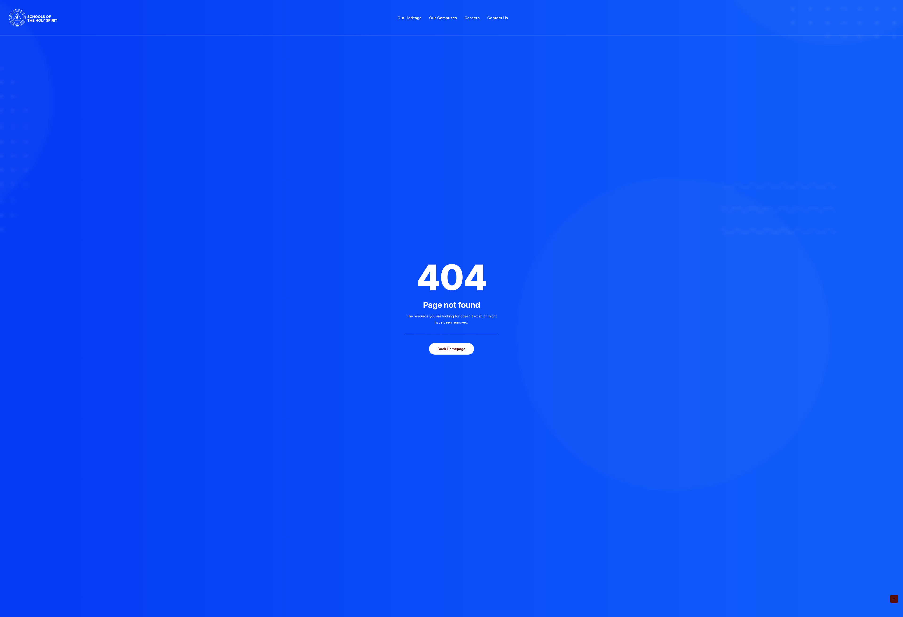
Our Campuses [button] (443, 18)
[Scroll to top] (894, 598)
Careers (472, 18)
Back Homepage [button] (451, 349)
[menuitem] (409, 18)
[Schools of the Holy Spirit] (33, 17)
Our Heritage (409, 18)
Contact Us (497, 18)
